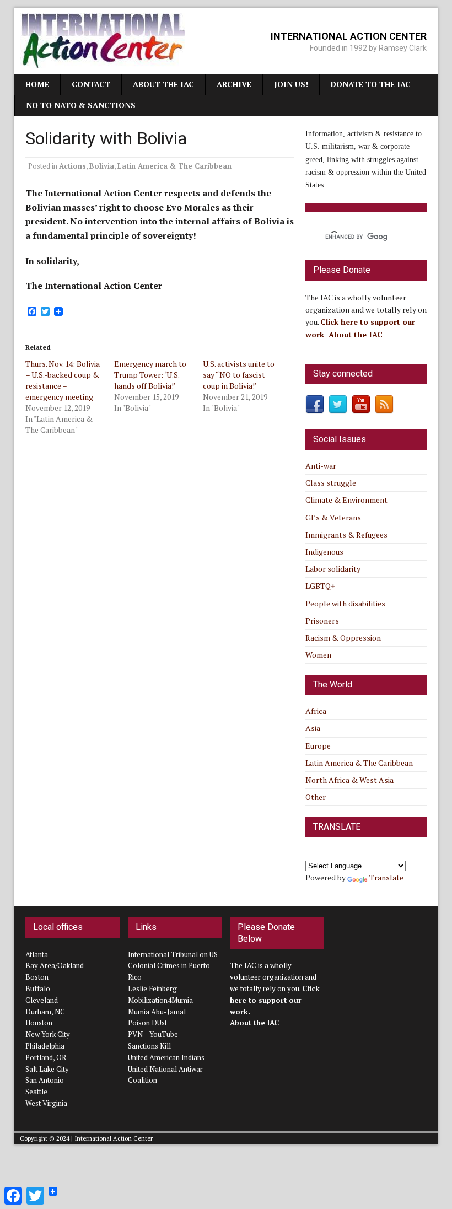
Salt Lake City (47, 1069)
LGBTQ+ (320, 586)
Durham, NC (45, 1012)
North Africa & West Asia (349, 780)
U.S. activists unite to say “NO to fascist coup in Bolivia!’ (239, 374)
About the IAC (163, 84)
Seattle (36, 1092)
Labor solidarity (332, 568)
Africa (315, 711)
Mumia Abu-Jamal (157, 1012)
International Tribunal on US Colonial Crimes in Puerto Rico (173, 965)
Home (37, 84)
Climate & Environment (346, 500)
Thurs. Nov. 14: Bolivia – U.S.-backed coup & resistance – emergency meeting (62, 380)
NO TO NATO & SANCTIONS (81, 105)
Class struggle (330, 482)
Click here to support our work (275, 1000)
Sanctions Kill (149, 1046)
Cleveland (41, 1000)
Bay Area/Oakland (54, 965)
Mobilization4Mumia (160, 1000)
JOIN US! (291, 84)
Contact (91, 84)
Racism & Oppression (343, 637)
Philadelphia (44, 1046)
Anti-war (320, 465)
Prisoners (322, 620)
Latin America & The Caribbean (174, 166)
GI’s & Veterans (333, 517)
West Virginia (46, 1103)
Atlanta (36, 954)
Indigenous (324, 551)
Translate (386, 877)
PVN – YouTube (153, 1034)
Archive (234, 84)
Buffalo (37, 988)
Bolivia (101, 166)
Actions (72, 166)
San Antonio (44, 1080)
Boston (37, 977)
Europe (318, 745)
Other (315, 797)
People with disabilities (345, 603)
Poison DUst (147, 1023)
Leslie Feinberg (152, 988)
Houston (38, 1023)
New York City (47, 1034)
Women (318, 654)
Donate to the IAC (371, 84)
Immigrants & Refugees (346, 534)
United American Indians (166, 1057)
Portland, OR (45, 1057)
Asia (312, 728)
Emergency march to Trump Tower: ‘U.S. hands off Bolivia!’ (150, 374)
